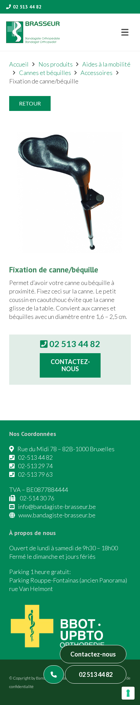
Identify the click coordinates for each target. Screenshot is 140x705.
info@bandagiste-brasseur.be (57, 506)
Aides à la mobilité (106, 64)
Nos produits (55, 64)
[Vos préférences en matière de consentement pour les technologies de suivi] (128, 693)
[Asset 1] (33, 32)
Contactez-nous (93, 654)
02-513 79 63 (35, 474)
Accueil (19, 64)
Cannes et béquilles (45, 72)
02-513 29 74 (35, 466)
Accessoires (96, 72)
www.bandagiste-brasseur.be (56, 515)
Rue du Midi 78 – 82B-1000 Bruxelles (66, 449)
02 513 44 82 (95, 674)
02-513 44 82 (35, 457)
